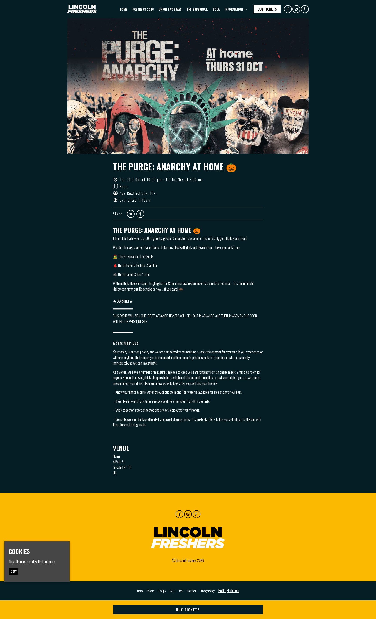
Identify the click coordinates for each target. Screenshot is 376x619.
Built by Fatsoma (228, 590)
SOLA (216, 9)
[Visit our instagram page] (296, 9)
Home (123, 9)
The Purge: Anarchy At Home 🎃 (175, 166)
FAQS (172, 590)
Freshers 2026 (143, 9)
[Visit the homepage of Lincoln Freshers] (82, 9)
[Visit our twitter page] (131, 213)
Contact (191, 590)
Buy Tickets (267, 9)
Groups (162, 590)
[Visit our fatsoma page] (305, 9)
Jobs (181, 590)
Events (150, 590)
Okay (14, 571)
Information (234, 9)
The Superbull (197, 9)
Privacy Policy (207, 590)
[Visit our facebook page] (288, 9)
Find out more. (47, 561)
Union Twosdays (170, 9)
